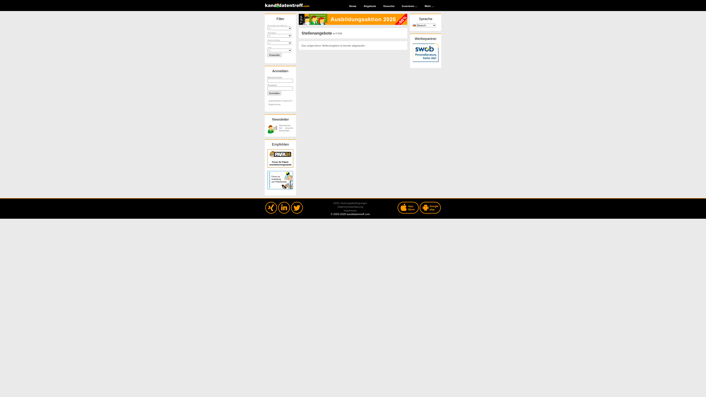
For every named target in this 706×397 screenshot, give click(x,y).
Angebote (370, 6)
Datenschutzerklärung (350, 206)
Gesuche (389, 6)
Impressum (350, 210)
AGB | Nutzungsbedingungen (350, 203)
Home (352, 6)
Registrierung (274, 104)
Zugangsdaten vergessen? (280, 101)
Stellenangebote (317, 33)
